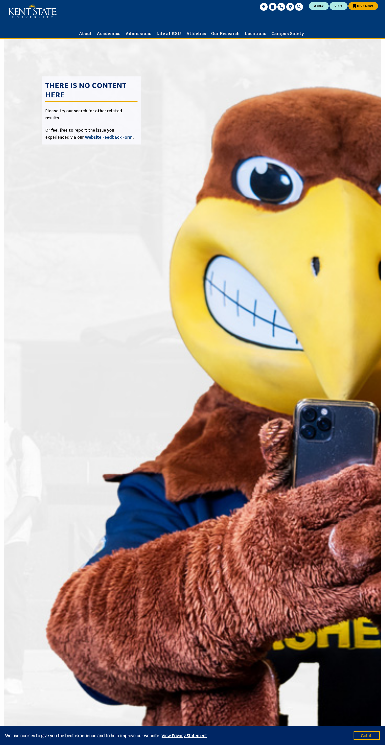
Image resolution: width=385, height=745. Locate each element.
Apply (319, 5)
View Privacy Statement (184, 735)
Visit (338, 5)
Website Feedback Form (109, 137)
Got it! (366, 735)
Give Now (364, 5)
